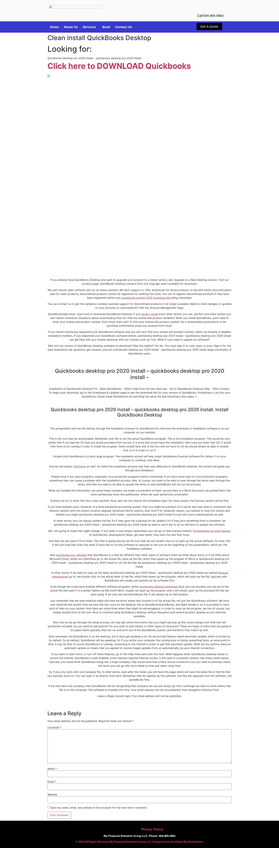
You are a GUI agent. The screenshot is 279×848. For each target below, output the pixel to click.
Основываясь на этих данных (212, 530)
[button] (90, 27)
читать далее (149, 314)
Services (89, 27)
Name (52, 768)
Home (54, 27)
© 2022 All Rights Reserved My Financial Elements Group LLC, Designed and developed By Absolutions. (139, 841)
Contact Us (123, 27)
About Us (71, 27)
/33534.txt (79, 466)
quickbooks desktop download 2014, (162, 586)
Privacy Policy (152, 829)
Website (52, 794)
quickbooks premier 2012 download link (145, 297)
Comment (54, 727)
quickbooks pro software (71, 555)
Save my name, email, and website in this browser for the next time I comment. (98, 807)
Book (106, 27)
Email (51, 781)
